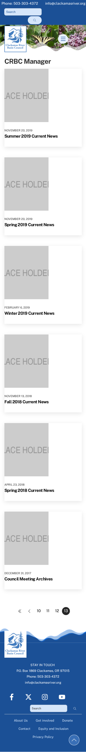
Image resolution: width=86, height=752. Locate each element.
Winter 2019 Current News (29, 313)
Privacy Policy (43, 737)
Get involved (45, 720)
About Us (21, 720)
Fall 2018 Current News (26, 401)
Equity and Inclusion (53, 728)
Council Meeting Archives (28, 578)
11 (47, 610)
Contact (24, 728)
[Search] (34, 20)
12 (57, 610)
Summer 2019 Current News (31, 136)
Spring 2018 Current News (29, 490)
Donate (67, 720)
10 (39, 610)
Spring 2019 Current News (29, 224)
